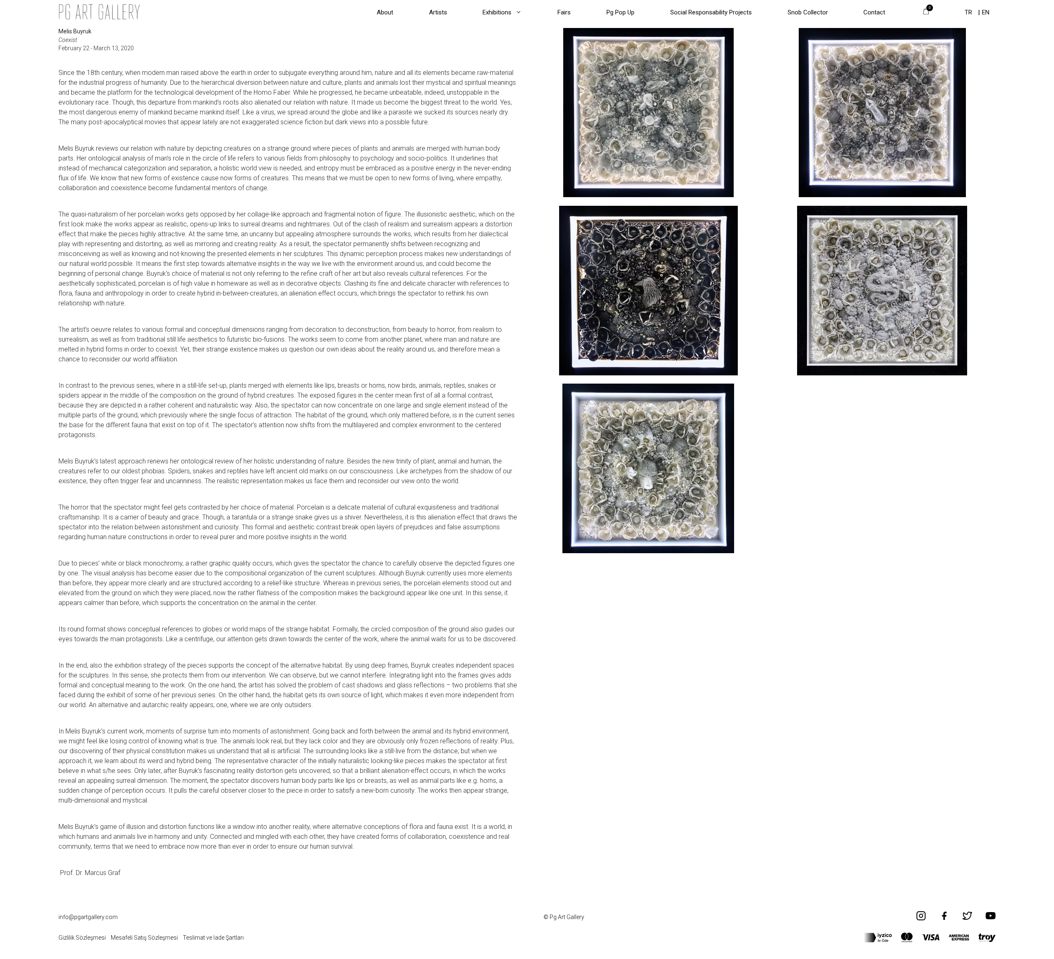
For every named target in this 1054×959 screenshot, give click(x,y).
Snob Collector (808, 12)
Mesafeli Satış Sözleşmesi (144, 937)
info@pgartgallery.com (88, 917)
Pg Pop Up (620, 12)
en (985, 12)
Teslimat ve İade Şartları (213, 937)
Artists (438, 12)
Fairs (564, 12)
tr (968, 12)
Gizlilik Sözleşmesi (82, 937)
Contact (874, 12)
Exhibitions (497, 12)
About (385, 12)
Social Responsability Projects (711, 12)
